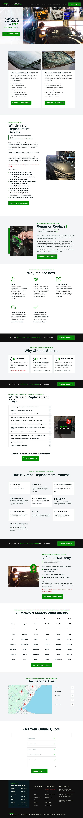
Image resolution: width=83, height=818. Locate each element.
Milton (56, 699)
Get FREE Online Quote (21, 102)
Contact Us (36, 805)
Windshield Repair (48, 791)
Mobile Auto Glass (48, 805)
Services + (37, 4)
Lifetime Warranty (57, 4)
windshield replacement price (52, 96)
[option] (41, 25)
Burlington (58, 691)
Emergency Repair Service (50, 789)
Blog (35, 799)
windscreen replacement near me (53, 85)
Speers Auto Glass (24, 814)
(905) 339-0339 (18, 4)
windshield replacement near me (53, 83)
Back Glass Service (48, 797)
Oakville (57, 687)
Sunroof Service (48, 802)
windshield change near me (52, 90)
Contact (65, 4)
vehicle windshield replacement (19, 87)
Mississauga (58, 704)
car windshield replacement (18, 83)
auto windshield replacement (18, 85)
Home (31, 4)
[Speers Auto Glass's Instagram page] (76, 0)
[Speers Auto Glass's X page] (74, 0)
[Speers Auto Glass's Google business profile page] (80, 0)
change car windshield (17, 90)
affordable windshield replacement (19, 94)
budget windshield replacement (19, 96)
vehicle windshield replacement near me (54, 92)
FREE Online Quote (74, 4)
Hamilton (57, 695)
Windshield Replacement (50, 794)
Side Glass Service (48, 799)
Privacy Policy (37, 814)
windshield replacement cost (52, 94)
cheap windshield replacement (18, 92)
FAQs (49, 4)
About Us (35, 802)
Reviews (44, 4)
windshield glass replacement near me (54, 87)
